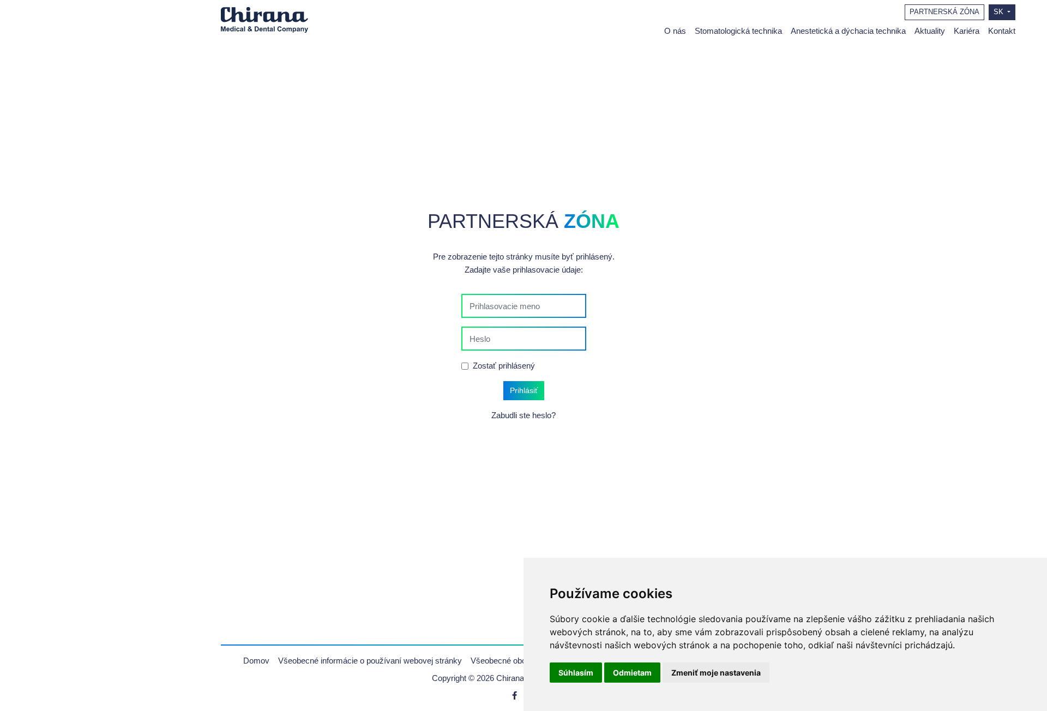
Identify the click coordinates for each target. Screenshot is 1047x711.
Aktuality (929, 30)
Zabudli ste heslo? (523, 415)
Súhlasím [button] (575, 672)
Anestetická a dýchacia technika (848, 30)
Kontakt (1001, 30)
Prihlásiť (524, 390)
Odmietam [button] (632, 672)
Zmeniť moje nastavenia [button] (716, 672)
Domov (256, 660)
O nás (675, 30)
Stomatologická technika (738, 30)
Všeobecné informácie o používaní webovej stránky (370, 660)
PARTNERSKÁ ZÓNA (944, 12)
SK (1000, 12)
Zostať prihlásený (504, 365)
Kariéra (966, 30)
